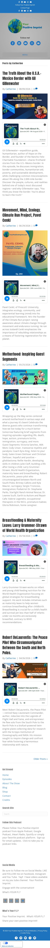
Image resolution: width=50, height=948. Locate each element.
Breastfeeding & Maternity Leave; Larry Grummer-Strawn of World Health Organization (24, 525)
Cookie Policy (25, 933)
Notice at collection (7, 946)
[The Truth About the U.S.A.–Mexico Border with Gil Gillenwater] (25, 105)
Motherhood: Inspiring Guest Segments (23, 356)
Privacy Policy (42, 931)
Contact (6, 795)
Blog (4, 787)
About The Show (11, 783)
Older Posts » (41, 758)
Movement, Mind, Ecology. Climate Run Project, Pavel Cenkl (21, 215)
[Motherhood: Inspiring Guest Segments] (25, 376)
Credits (6, 799)
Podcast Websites (30, 931)
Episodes (7, 779)
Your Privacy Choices (14, 943)
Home (5, 774)
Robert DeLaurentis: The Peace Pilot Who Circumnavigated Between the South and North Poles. (24, 645)
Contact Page (25, 8)
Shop (5, 791)
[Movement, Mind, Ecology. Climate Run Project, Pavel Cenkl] (25, 252)
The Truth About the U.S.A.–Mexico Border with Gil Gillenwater (21, 78)
